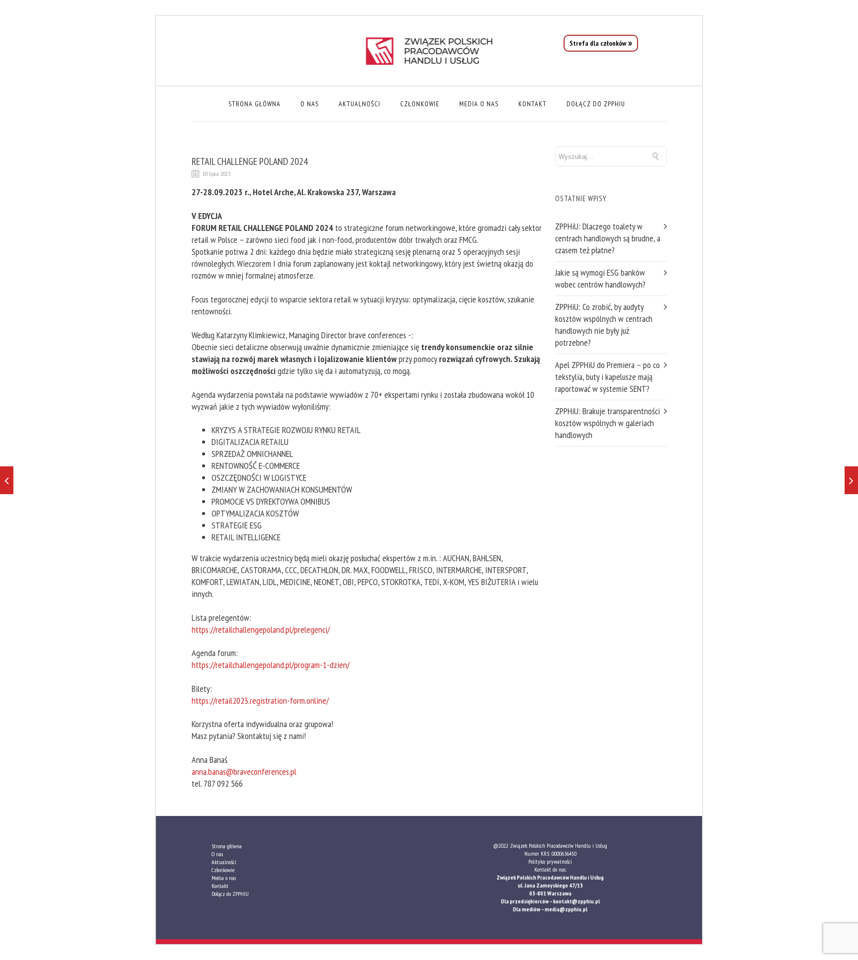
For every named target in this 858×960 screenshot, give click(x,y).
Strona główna (254, 103)
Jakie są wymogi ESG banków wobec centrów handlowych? (600, 278)
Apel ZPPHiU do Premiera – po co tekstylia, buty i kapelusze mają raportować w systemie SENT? (607, 376)
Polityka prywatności (550, 861)
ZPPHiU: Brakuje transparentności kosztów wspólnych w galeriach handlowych (607, 423)
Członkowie (419, 103)
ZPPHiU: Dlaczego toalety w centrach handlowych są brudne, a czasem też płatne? (607, 238)
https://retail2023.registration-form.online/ (260, 700)
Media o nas (479, 103)
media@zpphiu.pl (566, 909)
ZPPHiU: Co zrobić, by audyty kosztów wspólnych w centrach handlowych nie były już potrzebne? (603, 324)
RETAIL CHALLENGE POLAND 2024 (250, 161)
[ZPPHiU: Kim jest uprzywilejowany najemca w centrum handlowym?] (6, 480)
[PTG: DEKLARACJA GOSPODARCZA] (851, 480)
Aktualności (359, 103)
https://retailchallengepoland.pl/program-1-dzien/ (271, 664)
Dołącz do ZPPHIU (596, 103)
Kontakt (532, 103)
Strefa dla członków (598, 43)
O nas (309, 103)
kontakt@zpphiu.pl (576, 901)
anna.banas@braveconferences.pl (244, 771)
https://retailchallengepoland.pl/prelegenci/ (261, 629)
